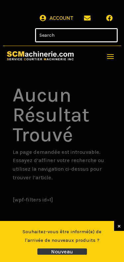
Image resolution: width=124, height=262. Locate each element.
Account (61, 18)
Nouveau (62, 251)
